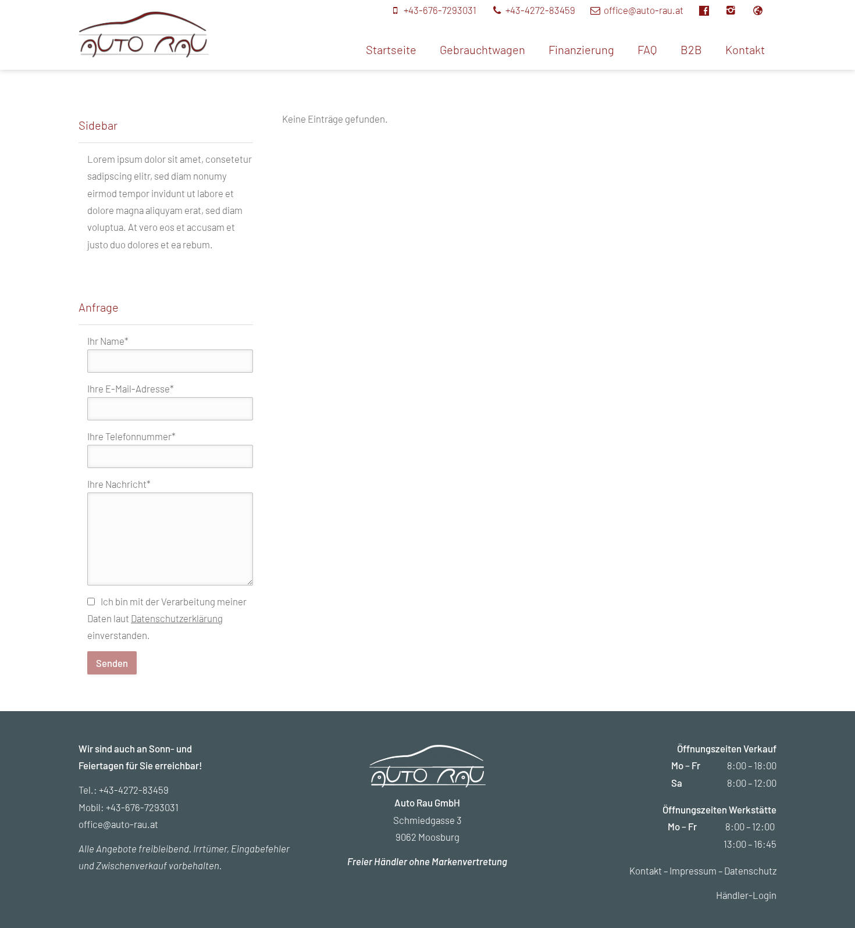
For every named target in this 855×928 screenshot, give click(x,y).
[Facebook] (710, 10)
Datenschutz (750, 870)
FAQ (647, 49)
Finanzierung (581, 49)
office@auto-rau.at (118, 824)
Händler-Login (746, 895)
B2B (691, 49)
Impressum (693, 870)
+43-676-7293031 (142, 807)
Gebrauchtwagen (482, 49)
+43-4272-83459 (134, 789)
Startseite (391, 49)
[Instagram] (737, 10)
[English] (763, 10)
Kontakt (745, 49)
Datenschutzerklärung (177, 618)
